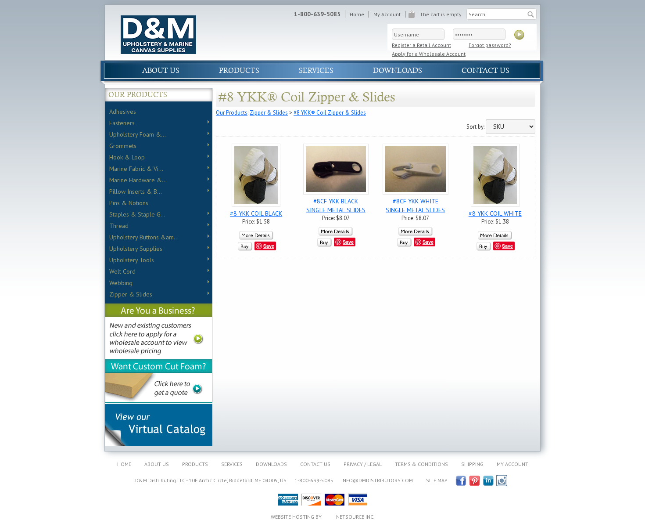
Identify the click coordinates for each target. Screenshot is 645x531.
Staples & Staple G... (137, 214)
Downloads (397, 70)
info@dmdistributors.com (377, 480)
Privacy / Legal (363, 464)
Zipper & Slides (130, 294)
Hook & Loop (127, 157)
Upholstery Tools (131, 260)
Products (239, 70)
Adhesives (122, 112)
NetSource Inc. (355, 516)
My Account (387, 14)
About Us (160, 70)
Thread (119, 226)
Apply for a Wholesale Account (429, 54)
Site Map (437, 480)
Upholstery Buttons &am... (144, 237)
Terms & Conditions (421, 464)
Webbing (121, 283)
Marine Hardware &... (138, 180)
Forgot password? (490, 45)
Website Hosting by (297, 516)
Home (357, 14)
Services (316, 70)
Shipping (472, 464)
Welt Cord (122, 271)
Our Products (231, 112)
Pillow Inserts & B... (135, 191)
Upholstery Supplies (135, 249)
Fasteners (122, 123)
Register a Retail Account (421, 45)
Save (268, 245)
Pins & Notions (128, 203)
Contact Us (485, 70)
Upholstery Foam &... (137, 134)
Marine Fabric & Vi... (136, 169)
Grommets (122, 146)
